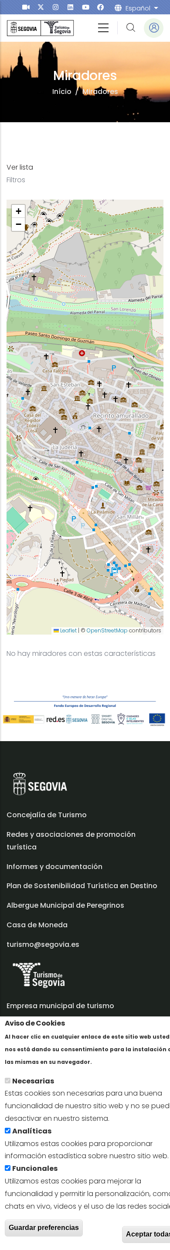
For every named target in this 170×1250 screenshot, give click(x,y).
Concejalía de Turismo (47, 815)
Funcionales (35, 1168)
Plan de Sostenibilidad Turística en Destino (82, 886)
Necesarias (33, 1081)
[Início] (40, 28)
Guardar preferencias (44, 1227)
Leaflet (68, 630)
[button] (18, 211)
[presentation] (26, 7)
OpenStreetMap (107, 630)
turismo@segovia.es (43, 944)
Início (61, 92)
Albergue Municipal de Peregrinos (65, 905)
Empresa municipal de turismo (60, 1006)
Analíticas (31, 1131)
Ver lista (20, 167)
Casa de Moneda (37, 925)
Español (138, 8)
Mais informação (124, 1061)
